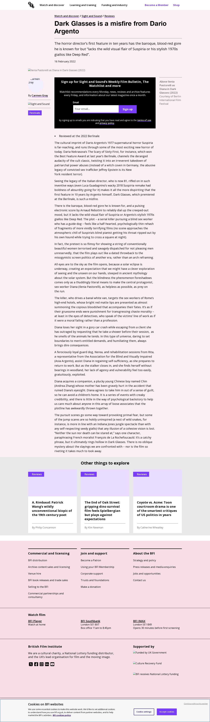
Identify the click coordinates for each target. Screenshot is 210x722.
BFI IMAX (139, 621)
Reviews (109, 16)
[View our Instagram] (41, 665)
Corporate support (92, 573)
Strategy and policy (144, 560)
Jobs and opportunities (146, 573)
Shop (176, 5)
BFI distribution (37, 560)
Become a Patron (91, 560)
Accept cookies (166, 711)
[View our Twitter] (31, 665)
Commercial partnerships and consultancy (46, 595)
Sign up (128, 109)
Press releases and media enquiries (154, 567)
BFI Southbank (90, 621)
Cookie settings (144, 711)
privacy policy (107, 123)
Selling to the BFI (38, 587)
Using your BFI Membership (97, 567)
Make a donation (91, 587)
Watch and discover (52, 5)
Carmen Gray (40, 95)
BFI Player (35, 621)
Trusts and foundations (95, 580)
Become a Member (156, 5)
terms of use (144, 120)
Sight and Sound (92, 16)
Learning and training (83, 5)
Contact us (139, 580)
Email (76, 102)
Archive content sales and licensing (49, 567)
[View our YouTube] (52, 665)
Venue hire (34, 573)
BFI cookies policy (62, 715)
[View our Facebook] (36, 665)
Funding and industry (114, 5)
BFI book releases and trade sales (48, 580)
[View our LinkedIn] (47, 665)
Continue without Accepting (196, 703)
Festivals (35, 113)
